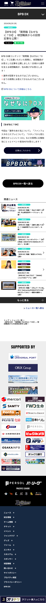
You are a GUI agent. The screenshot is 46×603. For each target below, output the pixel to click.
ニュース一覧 (17, 320)
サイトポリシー (10, 572)
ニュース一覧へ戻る (35, 307)
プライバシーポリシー (13, 582)
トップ (6, 320)
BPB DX (7, 586)
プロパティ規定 (10, 577)
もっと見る (23, 300)
